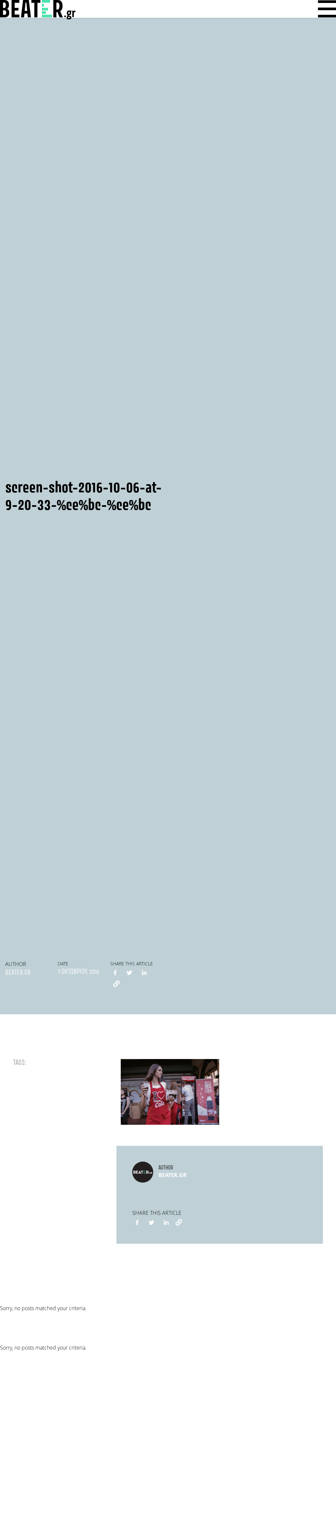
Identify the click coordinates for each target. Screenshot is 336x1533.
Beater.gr (18, 973)
